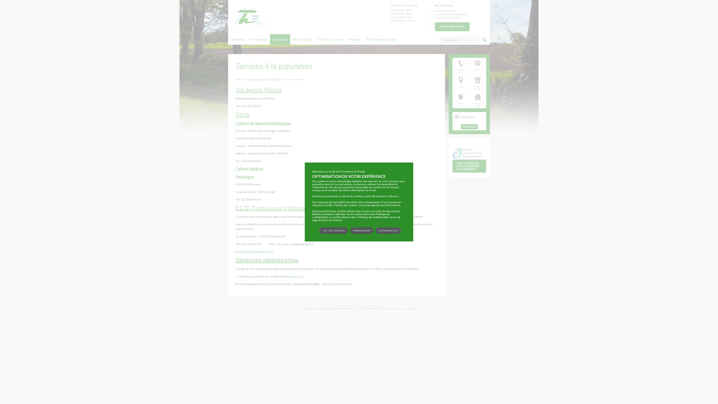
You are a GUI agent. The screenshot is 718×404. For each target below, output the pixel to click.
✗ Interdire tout (388, 230)
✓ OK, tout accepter (333, 230)
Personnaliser (361, 230)
